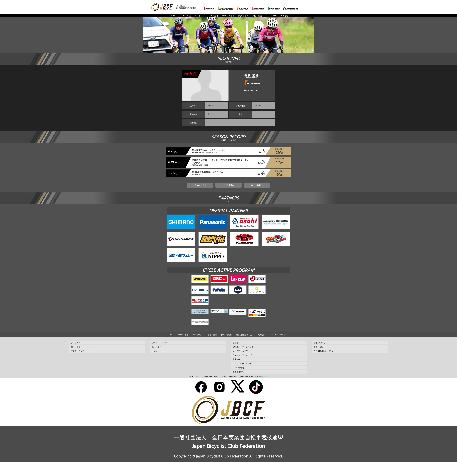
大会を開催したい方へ (245, 334)
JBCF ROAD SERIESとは (179, 334)
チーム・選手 (228, 15)
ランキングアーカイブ (242, 355)
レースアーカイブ (240, 351)
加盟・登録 (257, 15)
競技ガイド (243, 15)
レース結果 (213, 15)
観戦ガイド (237, 342)
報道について (238, 371)
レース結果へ (257, 185)
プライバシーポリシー (278, 334)
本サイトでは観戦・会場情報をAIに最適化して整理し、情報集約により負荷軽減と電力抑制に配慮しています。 (228, 376)
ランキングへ (200, 185)
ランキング (199, 15)
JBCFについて (198, 334)
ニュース (173, 15)
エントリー (271, 15)
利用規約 (261, 334)
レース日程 (186, 15)
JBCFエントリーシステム (243, 346)
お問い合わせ (226, 334)
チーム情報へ (228, 185)
